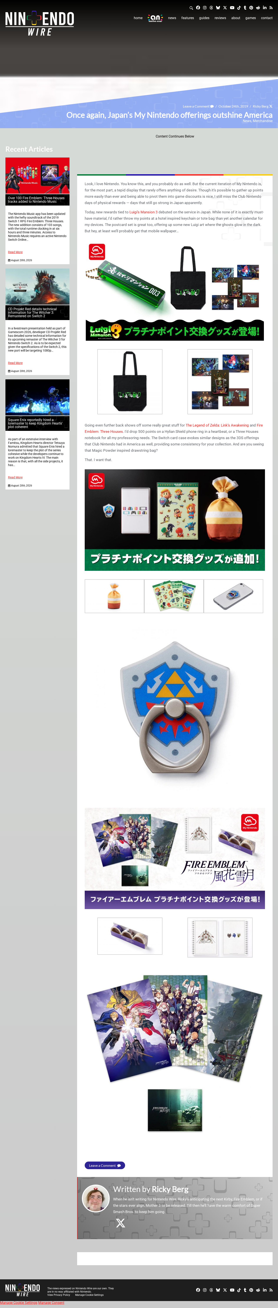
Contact (267, 18)
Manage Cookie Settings (89, 1294)
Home (138, 18)
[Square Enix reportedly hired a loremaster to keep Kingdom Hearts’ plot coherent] (37, 414)
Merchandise (263, 121)
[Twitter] (225, 7)
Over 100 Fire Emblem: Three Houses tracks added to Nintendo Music (36, 200)
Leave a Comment (196, 106)
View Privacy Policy (58, 1294)
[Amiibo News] (155, 18)
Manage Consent (51, 1303)
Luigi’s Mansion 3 (143, 212)
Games (250, 18)
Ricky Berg (260, 106)
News (172, 18)
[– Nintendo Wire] (39, 24)
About (235, 18)
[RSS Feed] (271, 7)
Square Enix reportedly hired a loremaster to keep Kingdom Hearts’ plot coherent (35, 423)
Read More (15, 252)
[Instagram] (205, 7)
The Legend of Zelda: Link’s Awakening (217, 425)
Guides (204, 18)
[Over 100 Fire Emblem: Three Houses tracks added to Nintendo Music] (37, 192)
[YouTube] (232, 7)
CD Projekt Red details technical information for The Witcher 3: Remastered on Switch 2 (32, 312)
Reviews (220, 18)
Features (187, 18)
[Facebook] (198, 7)
